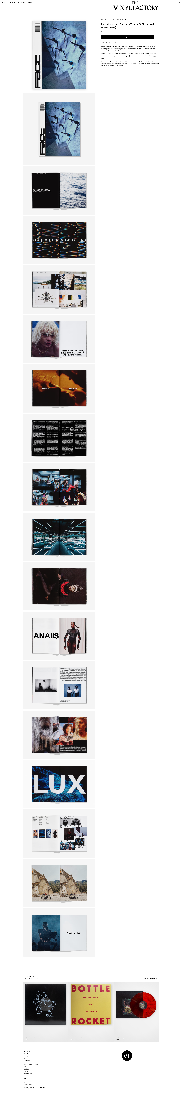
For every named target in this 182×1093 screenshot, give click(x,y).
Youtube (26, 1053)
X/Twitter (27, 1060)
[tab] (102, 42)
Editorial (12, 2)
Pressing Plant (21, 2)
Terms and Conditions (36, 1088)
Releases (4, 2)
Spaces (30, 2)
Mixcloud (26, 1058)
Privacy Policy (26, 1088)
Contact (44, 1088)
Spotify (26, 1056)
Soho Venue (27, 1067)
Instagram (27, 1051)
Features (26, 1071)
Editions (26, 1069)
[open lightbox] (59, 55)
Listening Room (28, 1076)
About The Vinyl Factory (31, 1064)
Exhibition (27, 1078)
